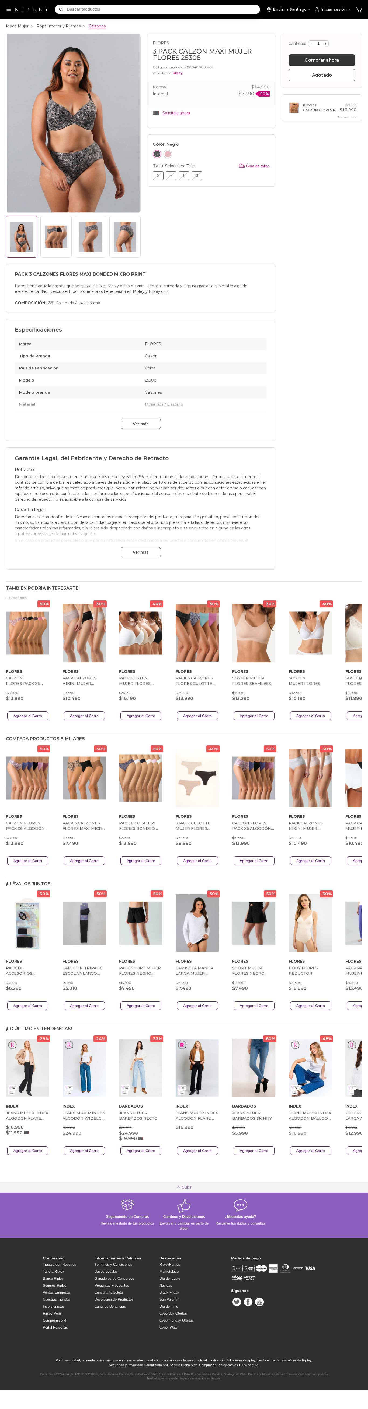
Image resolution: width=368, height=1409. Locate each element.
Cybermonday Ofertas (176, 1320)
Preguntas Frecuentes (112, 1285)
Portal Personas (55, 1327)
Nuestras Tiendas (56, 1299)
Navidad (165, 1285)
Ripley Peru (52, 1313)
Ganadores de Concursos (114, 1278)
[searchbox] (163, 9)
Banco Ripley (53, 1278)
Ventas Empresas (57, 1292)
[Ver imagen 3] (90, 237)
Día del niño (168, 1306)
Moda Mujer (17, 26)
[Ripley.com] (31, 9)
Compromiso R (54, 1320)
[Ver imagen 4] (125, 237)
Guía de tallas (258, 166)
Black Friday (169, 1292)
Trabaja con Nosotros (59, 1264)
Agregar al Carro (27, 716)
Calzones (97, 26)
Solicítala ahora (176, 113)
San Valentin (169, 1299)
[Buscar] (61, 9)
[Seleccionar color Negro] (157, 154)
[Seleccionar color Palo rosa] (168, 154)
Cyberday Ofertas (173, 1313)
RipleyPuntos (169, 1264)
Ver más (141, 423)
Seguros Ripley (55, 1285)
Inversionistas (54, 1306)
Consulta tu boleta (109, 1292)
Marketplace (169, 1271)
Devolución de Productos (114, 1299)
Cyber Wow (168, 1327)
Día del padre (169, 1278)
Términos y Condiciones (113, 1264)
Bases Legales (106, 1271)
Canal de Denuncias (110, 1306)
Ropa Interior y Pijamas (59, 26)
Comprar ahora (322, 60)
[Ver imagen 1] (21, 237)
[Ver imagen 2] (56, 237)
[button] (359, 9)
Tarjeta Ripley (53, 1271)
